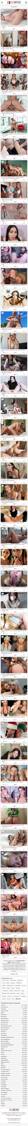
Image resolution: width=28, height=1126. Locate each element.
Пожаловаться (8, 1114)
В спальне (16, 996)
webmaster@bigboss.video (14, 1120)
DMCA (13, 1115)
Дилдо (4, 999)
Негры (13, 988)
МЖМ (11, 990)
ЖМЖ (3, 985)
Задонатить (18, 1115)
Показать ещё (14, 974)
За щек (9, 999)
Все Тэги (18, 1112)
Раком (8, 983)
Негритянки (17, 990)
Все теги (18, 999)
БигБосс (9, 963)
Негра (3, 988)
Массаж (4, 996)
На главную (5, 1112)
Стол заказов (22, 1114)
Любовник (19, 983)
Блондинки (13, 980)
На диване (18, 985)
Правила (9, 1115)
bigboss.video (17, 1122)
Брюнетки (20, 980)
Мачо (18, 993)
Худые (8, 988)
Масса (22, 993)
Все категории (12, 1112)
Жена (22, 990)
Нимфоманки (10, 985)
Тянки (3, 980)
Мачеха (18, 988)
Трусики (10, 996)
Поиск (22, 1112)
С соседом (23, 996)
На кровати (5, 990)
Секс (8, 980)
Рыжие (23, 985)
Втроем (13, 983)
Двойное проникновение (8, 993)
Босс (13, 999)
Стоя (3, 983)
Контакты (15, 1114)
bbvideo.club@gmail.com (15, 1118)
